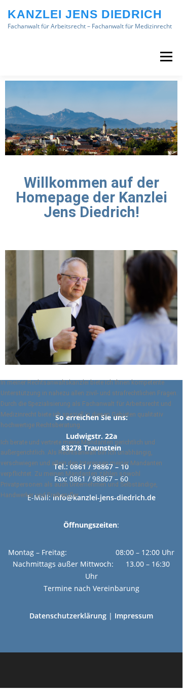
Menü (165, 56)
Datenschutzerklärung (67, 615)
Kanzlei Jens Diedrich (85, 14)
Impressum (134, 615)
